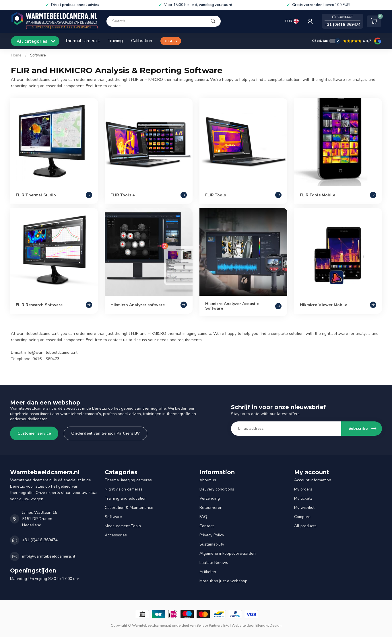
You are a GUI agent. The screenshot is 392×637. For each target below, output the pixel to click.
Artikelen (207, 572)
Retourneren (210, 507)
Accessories (116, 535)
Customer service (34, 433)
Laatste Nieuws (213, 562)
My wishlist (304, 507)
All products (305, 526)
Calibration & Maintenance (129, 507)
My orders (303, 489)
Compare (302, 516)
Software (38, 55)
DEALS (171, 40)
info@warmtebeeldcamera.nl (50, 352)
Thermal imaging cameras (128, 480)
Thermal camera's (82, 41)
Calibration (141, 41)
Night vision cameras (124, 489)
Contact (206, 526)
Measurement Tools (123, 526)
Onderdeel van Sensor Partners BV (105, 433)
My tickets (303, 498)
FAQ (203, 516)
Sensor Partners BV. (213, 625)
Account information (312, 480)
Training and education (126, 498)
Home (16, 55)
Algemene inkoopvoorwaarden (227, 553)
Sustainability (211, 544)
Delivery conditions (216, 489)
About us (207, 480)
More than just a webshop (223, 581)
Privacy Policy (211, 535)
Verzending (209, 498)
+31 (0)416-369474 (40, 540)
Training (115, 41)
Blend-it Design (268, 625)
